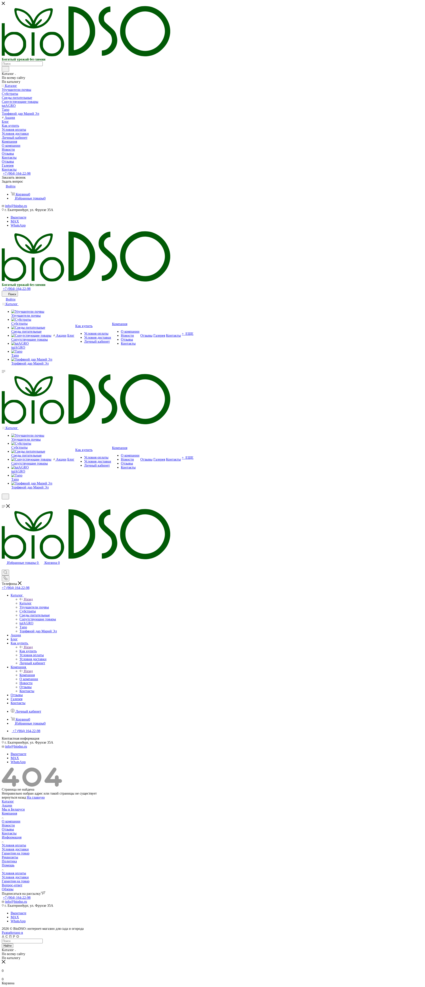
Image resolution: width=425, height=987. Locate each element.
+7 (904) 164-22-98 (17, 173)
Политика (9, 861)
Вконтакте (18, 217)
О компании (11, 821)
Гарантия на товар (15, 853)
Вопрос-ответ (12, 885)
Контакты (9, 833)
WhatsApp (18, 225)
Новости (8, 825)
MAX (15, 221)
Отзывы (8, 829)
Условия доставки (15, 849)
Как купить (28, 651)
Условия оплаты (14, 845)
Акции (7, 805)
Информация (11, 837)
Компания (27, 675)
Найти (8, 945)
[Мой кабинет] (4, 502)
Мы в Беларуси (13, 809)
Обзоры (8, 889)
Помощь (8, 865)
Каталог (25, 603)
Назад (28, 599)
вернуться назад (14, 797)
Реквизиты (10, 857)
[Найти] (5, 69)
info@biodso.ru (16, 206)
